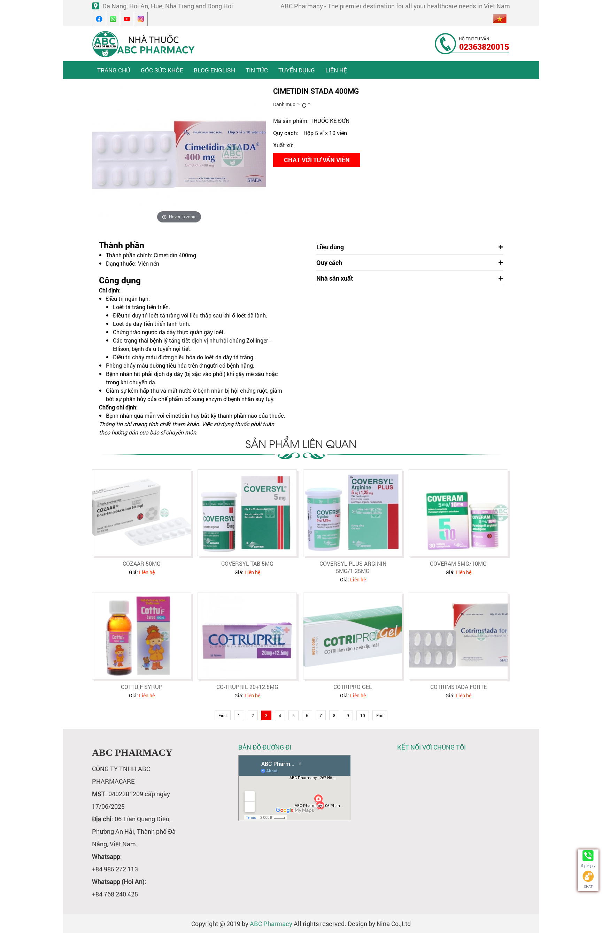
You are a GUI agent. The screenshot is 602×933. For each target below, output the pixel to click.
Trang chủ (113, 70)
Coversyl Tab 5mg (247, 563)
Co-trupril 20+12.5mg (247, 686)
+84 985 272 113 (115, 869)
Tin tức (257, 70)
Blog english (214, 70)
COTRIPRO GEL (352, 686)
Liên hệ (336, 70)
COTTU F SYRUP (141, 686)
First (222, 715)
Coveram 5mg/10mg (458, 563)
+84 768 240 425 (115, 894)
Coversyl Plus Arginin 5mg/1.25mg (352, 567)
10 (362, 715)
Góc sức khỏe (162, 70)
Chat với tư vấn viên (317, 160)
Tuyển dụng (296, 70)
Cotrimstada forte (458, 686)
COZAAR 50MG (142, 563)
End (380, 715)
